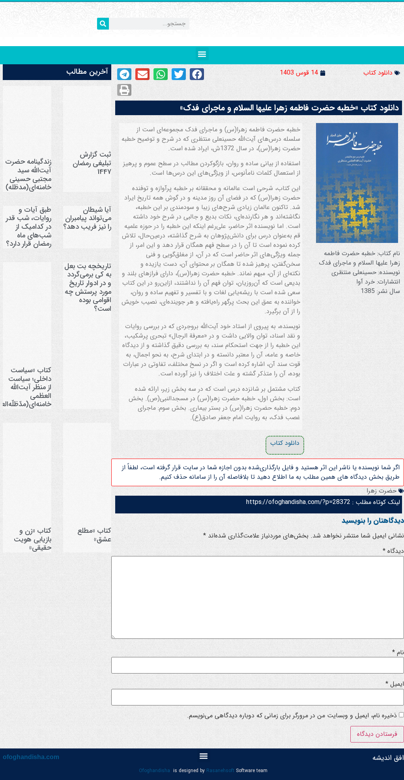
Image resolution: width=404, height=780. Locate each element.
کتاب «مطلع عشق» (94, 535)
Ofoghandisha (154, 770)
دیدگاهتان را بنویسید (373, 520)
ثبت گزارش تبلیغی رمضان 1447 (92, 163)
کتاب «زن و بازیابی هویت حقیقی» (32, 539)
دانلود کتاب (378, 73)
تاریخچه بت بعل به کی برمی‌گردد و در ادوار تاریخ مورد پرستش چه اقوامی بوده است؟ (87, 287)
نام (398, 652)
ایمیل (394, 684)
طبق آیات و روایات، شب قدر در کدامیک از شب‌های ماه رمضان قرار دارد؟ (28, 226)
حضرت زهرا (382, 491)
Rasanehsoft (220, 770)
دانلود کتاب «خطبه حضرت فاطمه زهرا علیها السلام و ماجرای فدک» (289, 107)
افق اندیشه (388, 757)
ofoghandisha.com (31, 757)
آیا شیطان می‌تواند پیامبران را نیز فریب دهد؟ (87, 218)
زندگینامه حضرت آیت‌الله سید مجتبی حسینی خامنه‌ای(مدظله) (28, 174)
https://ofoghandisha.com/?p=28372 (298, 502)
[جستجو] (103, 24)
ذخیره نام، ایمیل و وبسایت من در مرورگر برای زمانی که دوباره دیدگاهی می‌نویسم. (292, 716)
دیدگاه (393, 551)
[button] (202, 53)
